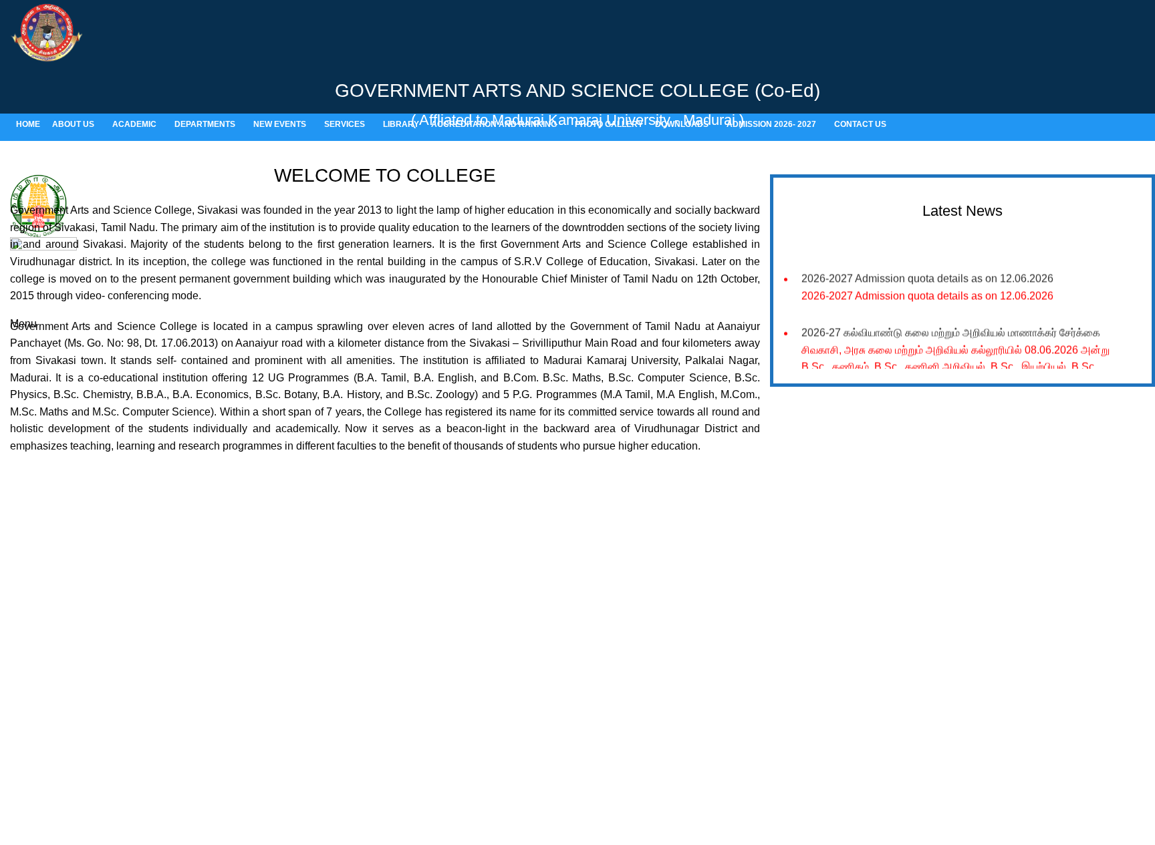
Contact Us (621, 735)
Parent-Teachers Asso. (645, 712)
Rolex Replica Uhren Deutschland (81, 8)
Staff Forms (622, 644)
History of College (346, 621)
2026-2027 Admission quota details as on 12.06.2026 (927, 275)
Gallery (613, 621)
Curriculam (332, 735)
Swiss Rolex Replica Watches (71, 572)
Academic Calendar (350, 644)
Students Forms (631, 666)
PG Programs (337, 712)
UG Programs (338, 689)
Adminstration (627, 689)
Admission (330, 666)
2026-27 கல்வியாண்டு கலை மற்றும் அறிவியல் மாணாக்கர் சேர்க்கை (950, 329)
